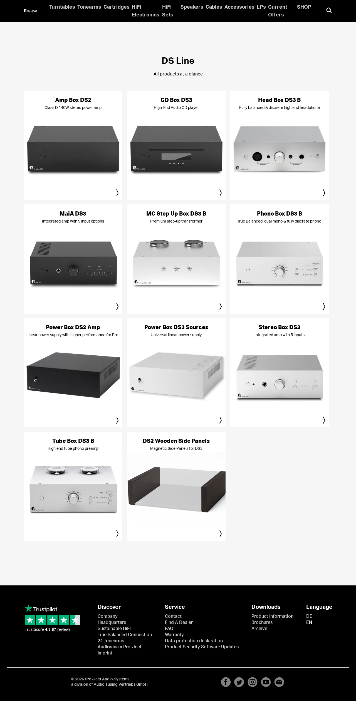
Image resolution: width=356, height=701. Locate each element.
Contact (173, 616)
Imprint (105, 653)
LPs (261, 7)
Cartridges (116, 7)
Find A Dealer (179, 622)
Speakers (192, 7)
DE (309, 616)
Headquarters (112, 622)
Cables (214, 7)
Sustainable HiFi (114, 628)
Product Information (272, 616)
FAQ (169, 628)
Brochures (262, 622)
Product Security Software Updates (202, 647)
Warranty (174, 634)
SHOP (304, 7)
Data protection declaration (194, 641)
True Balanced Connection (125, 634)
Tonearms (89, 7)
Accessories (239, 7)
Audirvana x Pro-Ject (120, 647)
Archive (259, 628)
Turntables (62, 7)
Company (108, 616)
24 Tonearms (111, 641)
